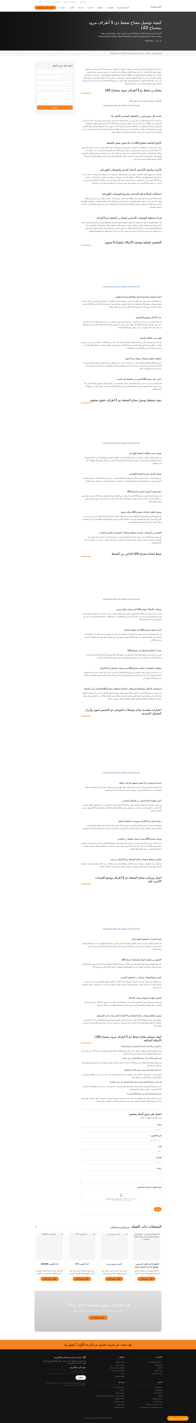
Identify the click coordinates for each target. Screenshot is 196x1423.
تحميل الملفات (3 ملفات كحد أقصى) (149, 1187)
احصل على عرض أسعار (45, 8)
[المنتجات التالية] (36, 1226)
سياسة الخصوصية (119, 1401)
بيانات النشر (120, 1404)
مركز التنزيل (83, 2)
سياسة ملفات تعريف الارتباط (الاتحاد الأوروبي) (110, 1396)
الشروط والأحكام (119, 1407)
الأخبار (72, 7)
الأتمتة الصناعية (119, 1362)
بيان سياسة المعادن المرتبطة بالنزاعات (151, 1407)
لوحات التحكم (158, 1370)
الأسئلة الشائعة (157, 1393)
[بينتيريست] (71, 1389)
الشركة (158, 1157)
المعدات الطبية (119, 1365)
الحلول (99, 7)
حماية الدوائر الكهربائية (155, 1362)
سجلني (80, 1378)
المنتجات (110, 7)
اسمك (158, 1125)
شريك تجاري (57, 2)
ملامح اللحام (158, 1390)
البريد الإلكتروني (155, 1136)
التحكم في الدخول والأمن (116, 1368)
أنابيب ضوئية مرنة (114, 1264)
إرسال (157, 1209)
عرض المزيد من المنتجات (120, 1227)
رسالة (158, 1168)
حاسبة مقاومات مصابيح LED (154, 1404)
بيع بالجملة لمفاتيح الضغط (110, 75)
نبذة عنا (81, 7)
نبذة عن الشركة (119, 1387)
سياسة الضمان (119, 1393)
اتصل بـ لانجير (151, 83)
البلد (159, 1147)
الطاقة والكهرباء (119, 1376)
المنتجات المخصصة (156, 1373)
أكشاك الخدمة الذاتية (118, 1370)
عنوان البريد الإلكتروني (77, 1367)
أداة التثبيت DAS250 (49, 1264)
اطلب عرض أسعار (146, 1279)
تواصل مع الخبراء (98, 1318)
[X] (80, 1389)
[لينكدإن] (75, 1389)
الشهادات (159, 1396)
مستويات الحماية (157, 1401)
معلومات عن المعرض (69, 2)
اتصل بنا (62, 7)
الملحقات (159, 1368)
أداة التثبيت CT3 (82, 1264)
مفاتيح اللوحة (158, 1365)
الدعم (91, 7)
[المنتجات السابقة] (41, 1226)
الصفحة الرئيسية (122, 7)
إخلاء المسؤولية (119, 1398)
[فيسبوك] (84, 1389)
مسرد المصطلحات (156, 1398)
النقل (122, 1373)
